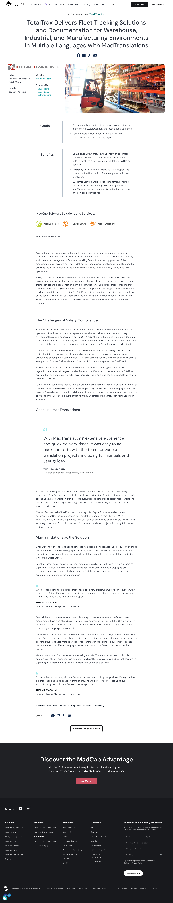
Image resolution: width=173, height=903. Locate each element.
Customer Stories (98, 836)
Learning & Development (44, 832)
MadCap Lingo (42, 92)
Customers (73, 4)
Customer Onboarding (72, 850)
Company (96, 822)
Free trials (139, 4)
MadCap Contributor (14, 854)
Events (94, 841)
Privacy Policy (137, 863)
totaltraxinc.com (43, 78)
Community (67, 832)
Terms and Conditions (54, 888)
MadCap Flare (42, 88)
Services (66, 836)
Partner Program (98, 850)
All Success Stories (78, 14)
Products (35, 4)
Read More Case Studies (86, 728)
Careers (94, 832)
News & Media (97, 845)
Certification (67, 863)
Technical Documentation (45, 827)
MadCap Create (12, 846)
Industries (39, 836)
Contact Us (96, 862)
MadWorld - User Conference (98, 855)
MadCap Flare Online (14, 837)
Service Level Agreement (127, 888)
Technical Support (70, 841)
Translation (67, 845)
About (93, 827)
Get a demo (158, 4)
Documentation (69, 827)
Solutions (58, 4)
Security (142, 888)
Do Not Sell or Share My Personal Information (97, 888)
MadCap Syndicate (14, 827)
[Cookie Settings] (5, 898)
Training (65, 859)
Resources (99, 4)
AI (49, 4)
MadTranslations (43, 95)
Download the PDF (46, 236)
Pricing (87, 4)
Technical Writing (69, 854)
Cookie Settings (155, 888)
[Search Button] (113, 4)
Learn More (84, 781)
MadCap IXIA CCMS (13, 841)
